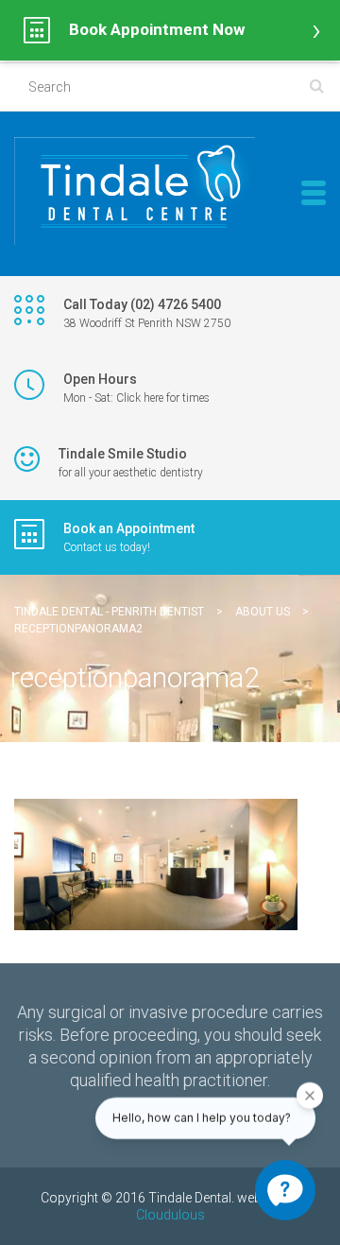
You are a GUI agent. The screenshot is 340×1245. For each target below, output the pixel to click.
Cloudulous (170, 1214)
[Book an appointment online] (170, 30)
